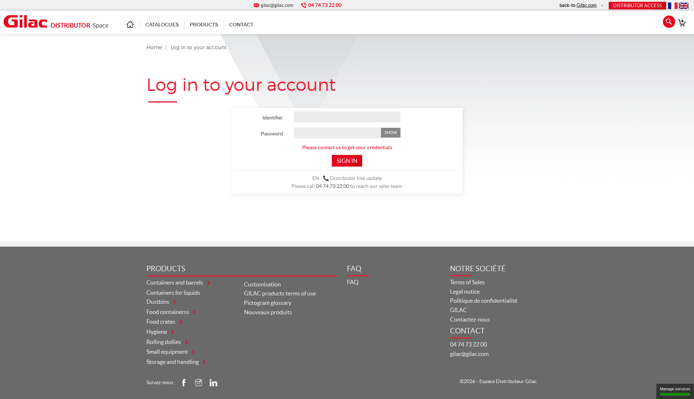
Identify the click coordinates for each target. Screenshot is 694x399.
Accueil (133, 25)
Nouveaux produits (268, 312)
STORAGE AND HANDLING (173, 361)
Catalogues (162, 24)
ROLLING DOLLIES (164, 342)
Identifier (272, 118)
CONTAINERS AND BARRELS (175, 282)
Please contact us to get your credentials (347, 147)
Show (391, 132)
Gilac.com (587, 5)
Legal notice (465, 291)
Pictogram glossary (267, 302)
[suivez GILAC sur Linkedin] (213, 382)
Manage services (675, 389)
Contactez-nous (470, 319)
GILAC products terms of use (280, 293)
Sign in (347, 161)
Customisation (262, 284)
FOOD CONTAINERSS (168, 311)
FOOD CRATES (161, 321)
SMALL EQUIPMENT (167, 351)
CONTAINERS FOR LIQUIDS (173, 292)
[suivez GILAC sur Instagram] (198, 382)
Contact (241, 24)
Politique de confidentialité (483, 300)
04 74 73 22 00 (468, 344)
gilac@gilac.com (469, 353)
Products (204, 24)
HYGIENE (157, 331)
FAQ (353, 282)
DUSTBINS (158, 301)
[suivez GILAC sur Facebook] (183, 382)
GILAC (458, 310)
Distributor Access (637, 5)
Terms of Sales (467, 282)
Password (272, 133)
